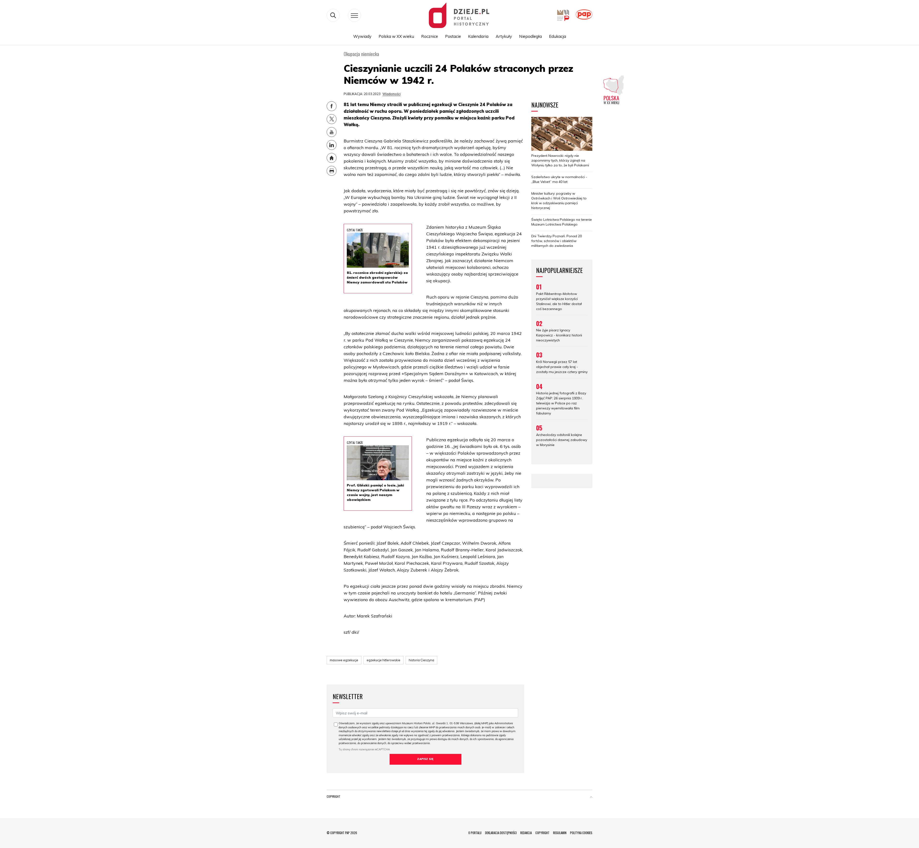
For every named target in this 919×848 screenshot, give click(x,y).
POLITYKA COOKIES (581, 832)
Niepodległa (530, 36)
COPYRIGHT (542, 832)
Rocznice (429, 36)
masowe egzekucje (344, 660)
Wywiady (362, 36)
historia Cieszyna (421, 660)
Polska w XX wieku (396, 36)
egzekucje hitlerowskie (383, 660)
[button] (591, 797)
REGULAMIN (559, 832)
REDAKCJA (526, 832)
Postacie (453, 36)
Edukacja (557, 36)
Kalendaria (478, 36)
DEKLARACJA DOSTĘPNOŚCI (501, 832)
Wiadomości (391, 94)
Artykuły (504, 36)
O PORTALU (475, 832)
